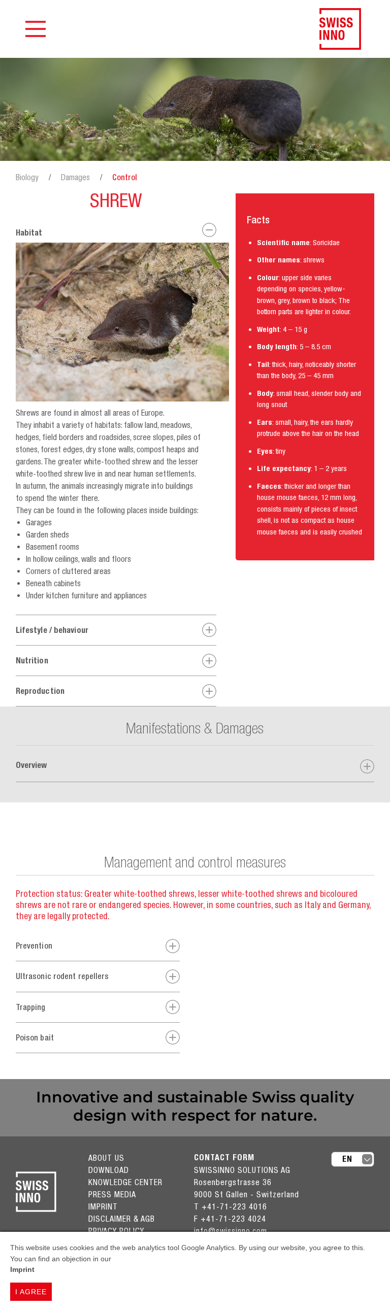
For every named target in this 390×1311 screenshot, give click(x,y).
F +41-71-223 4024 (230, 1218)
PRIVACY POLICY (116, 1230)
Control (124, 177)
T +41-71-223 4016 (230, 1206)
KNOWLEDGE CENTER (125, 1182)
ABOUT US (106, 1157)
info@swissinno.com (230, 1230)
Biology (27, 177)
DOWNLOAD (108, 1169)
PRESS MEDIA (112, 1194)
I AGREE (31, 1292)
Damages (75, 177)
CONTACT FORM (224, 1157)
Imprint (22, 1269)
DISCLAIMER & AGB (121, 1218)
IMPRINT (103, 1206)
